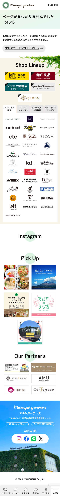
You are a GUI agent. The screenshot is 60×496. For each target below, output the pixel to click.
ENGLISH (53, 5)
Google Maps (18, 424)
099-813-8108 (44, 424)
